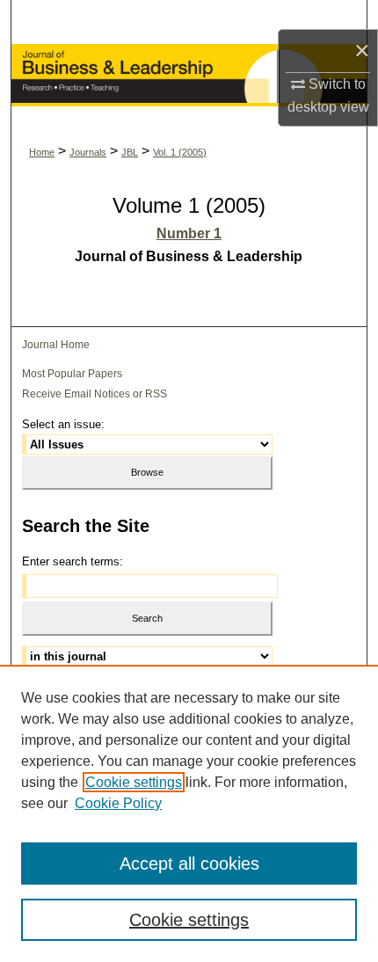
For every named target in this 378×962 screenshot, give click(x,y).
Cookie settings (133, 782)
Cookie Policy (118, 803)
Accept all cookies (189, 863)
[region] (189, 813)
